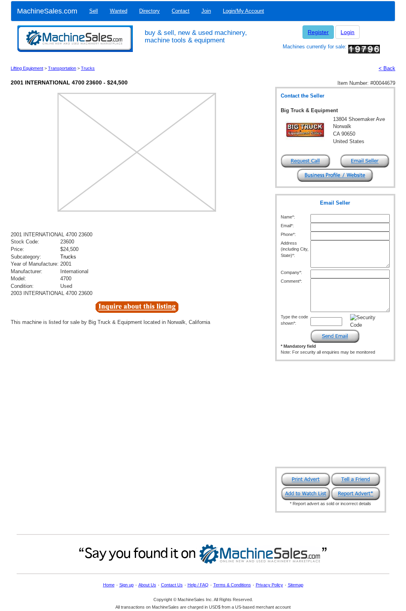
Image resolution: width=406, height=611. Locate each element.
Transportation (62, 68)
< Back (387, 68)
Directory (149, 11)
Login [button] (347, 32)
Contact (181, 11)
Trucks (88, 68)
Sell (93, 11)
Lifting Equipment (27, 68)
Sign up (126, 584)
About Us (147, 584)
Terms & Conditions (232, 584)
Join (206, 11)
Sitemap (295, 584)
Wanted (118, 11)
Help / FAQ (198, 584)
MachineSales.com (47, 11)
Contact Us (172, 584)
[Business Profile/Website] (335, 175)
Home (109, 584)
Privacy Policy (269, 584)
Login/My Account (243, 11)
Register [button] (318, 32)
